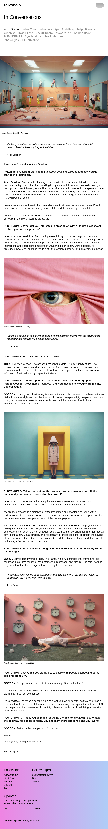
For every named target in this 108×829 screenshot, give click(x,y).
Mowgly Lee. (64, 32)
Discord (8, 785)
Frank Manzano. (54, 36)
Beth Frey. (68, 29)
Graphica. (10, 32)
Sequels (8, 781)
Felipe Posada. (86, 29)
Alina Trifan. (30, 29)
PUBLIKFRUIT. (13, 36)
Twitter (7, 788)
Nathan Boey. (82, 32)
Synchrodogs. (33, 36)
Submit (36, 809)
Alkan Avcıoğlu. (50, 29)
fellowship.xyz (11, 775)
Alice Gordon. (12, 29)
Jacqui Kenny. (45, 32)
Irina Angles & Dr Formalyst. (21, 40)
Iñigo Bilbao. (26, 32)
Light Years (9, 778)
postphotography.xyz (42, 775)
